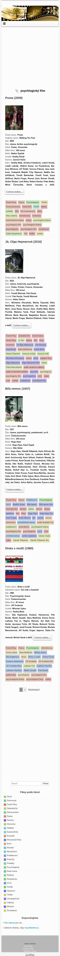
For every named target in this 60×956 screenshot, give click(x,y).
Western (10, 906)
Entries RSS (28, 946)
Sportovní (11, 891)
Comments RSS (28, 949)
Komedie (10, 836)
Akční (9, 796)
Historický (11, 824)
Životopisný (12, 910)
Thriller (10, 895)
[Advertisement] (30, 57)
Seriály (10, 887)
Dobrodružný (12, 808)
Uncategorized (13, 899)
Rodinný (10, 875)
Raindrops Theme (30, 951)
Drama (10, 816)
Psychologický (13, 867)
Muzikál (10, 848)
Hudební (10, 828)
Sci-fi (9, 883)
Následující (34, 689)
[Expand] (4, 23)
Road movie (12, 871)
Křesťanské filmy (14, 840)
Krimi (9, 844)
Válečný (10, 902)
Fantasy (10, 820)
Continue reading (14, 192)
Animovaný (11, 800)
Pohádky (10, 863)
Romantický (12, 879)
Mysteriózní (12, 851)
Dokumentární (13, 812)
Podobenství (12, 855)
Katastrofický (12, 832)
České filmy (12, 804)
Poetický (10, 859)
